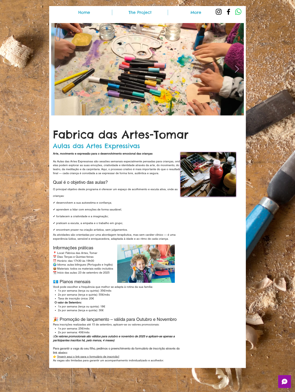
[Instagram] (219, 12)
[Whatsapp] (238, 12)
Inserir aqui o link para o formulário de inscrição (88, 356)
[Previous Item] (58, 69)
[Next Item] (237, 69)
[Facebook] (228, 12)
